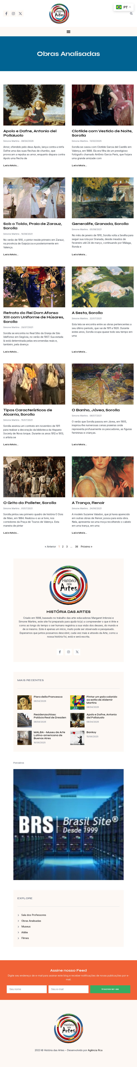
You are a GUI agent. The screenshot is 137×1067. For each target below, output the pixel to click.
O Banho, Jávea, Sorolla (96, 410)
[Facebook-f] (6, 14)
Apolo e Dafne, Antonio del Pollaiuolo (102, 716)
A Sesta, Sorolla (87, 313)
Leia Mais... (11, 165)
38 (76, 546)
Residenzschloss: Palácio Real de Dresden (50, 716)
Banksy (91, 732)
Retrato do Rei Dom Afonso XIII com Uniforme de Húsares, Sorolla (33, 317)
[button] (131, 13)
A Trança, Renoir (88, 503)
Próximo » (86, 546)
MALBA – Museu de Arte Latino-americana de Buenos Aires (49, 735)
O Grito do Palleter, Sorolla (29, 503)
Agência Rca (95, 1050)
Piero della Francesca (48, 696)
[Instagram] (13, 14)
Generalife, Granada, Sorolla (100, 224)
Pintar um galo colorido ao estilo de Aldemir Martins (102, 699)
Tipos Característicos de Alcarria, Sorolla (27, 412)
